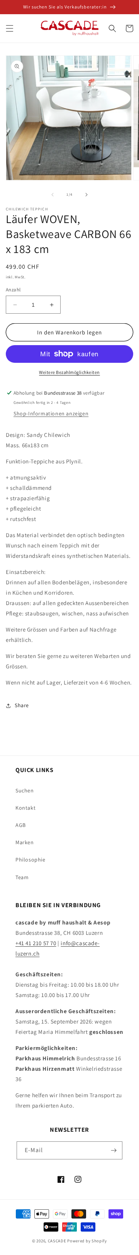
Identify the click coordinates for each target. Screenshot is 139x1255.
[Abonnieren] (113, 1150)
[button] (9, 28)
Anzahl (13, 289)
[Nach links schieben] (52, 194)
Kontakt (25, 807)
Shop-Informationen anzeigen (51, 413)
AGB (20, 825)
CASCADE (57, 1240)
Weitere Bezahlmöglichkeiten (69, 372)
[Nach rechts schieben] (86, 194)
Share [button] (22, 705)
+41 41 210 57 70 (35, 943)
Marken (24, 842)
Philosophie (30, 859)
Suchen (24, 790)
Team (22, 877)
